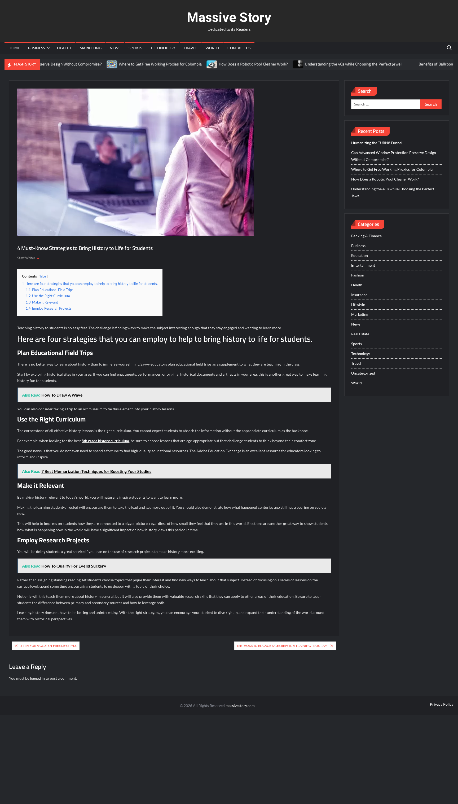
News (115, 48)
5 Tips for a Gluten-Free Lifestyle (48, 646)
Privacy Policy (441, 704)
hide (43, 276)
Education (359, 255)
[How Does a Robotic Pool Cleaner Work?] (195, 64)
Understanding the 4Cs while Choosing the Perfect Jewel (336, 64)
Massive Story (229, 17)
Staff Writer (26, 258)
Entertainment (363, 265)
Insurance (359, 294)
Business (36, 48)
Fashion (357, 275)
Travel (190, 48)
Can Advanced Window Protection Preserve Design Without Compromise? (393, 156)
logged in (37, 678)
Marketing (91, 48)
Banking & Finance (366, 236)
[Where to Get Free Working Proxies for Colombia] (95, 64)
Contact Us (238, 48)
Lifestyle (358, 304)
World (212, 48)
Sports (135, 48)
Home (14, 48)
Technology (162, 48)
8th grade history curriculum (105, 440)
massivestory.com (240, 705)
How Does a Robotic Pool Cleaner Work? (236, 64)
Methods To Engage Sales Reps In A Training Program (282, 646)
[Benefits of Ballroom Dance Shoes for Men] (395, 64)
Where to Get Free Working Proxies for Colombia (143, 64)
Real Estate (360, 334)
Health (64, 48)
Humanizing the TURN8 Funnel (376, 142)
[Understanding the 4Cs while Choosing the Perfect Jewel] (281, 64)
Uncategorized (363, 373)
